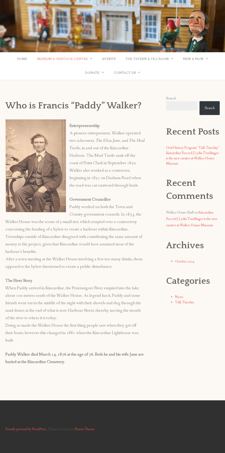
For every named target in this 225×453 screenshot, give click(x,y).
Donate (92, 73)
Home (22, 59)
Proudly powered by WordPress (25, 429)
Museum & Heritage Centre (62, 59)
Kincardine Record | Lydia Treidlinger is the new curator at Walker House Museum (192, 158)
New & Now (193, 59)
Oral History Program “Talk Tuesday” (192, 148)
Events (109, 59)
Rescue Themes (84, 429)
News (179, 297)
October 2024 (184, 261)
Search (171, 98)
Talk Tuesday (184, 302)
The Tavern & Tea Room (147, 59)
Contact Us (125, 73)
